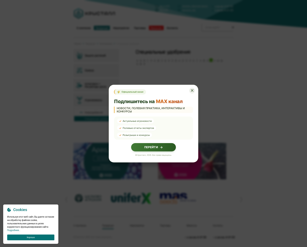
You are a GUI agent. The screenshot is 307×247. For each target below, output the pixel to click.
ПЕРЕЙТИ (153, 147)
